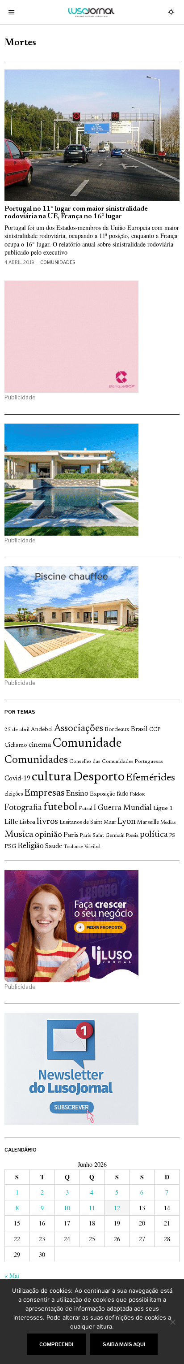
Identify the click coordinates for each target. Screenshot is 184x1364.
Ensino (77, 794)
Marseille (148, 822)
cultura (51, 777)
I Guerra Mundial (123, 808)
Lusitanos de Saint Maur (87, 822)
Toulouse (73, 846)
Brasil (139, 729)
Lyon (126, 822)
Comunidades (57, 262)
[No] (172, 1321)
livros (47, 822)
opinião (48, 835)
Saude (53, 846)
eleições (13, 794)
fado (123, 794)
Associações (78, 729)
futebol (60, 807)
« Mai (11, 1275)
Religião (30, 846)
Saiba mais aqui (124, 1344)
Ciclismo (15, 745)
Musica (18, 834)
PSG (10, 846)
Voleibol (92, 846)
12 (117, 1208)
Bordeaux (117, 729)
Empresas (44, 793)
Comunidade (87, 744)
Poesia (132, 835)
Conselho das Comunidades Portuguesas (116, 761)
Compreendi (56, 1344)
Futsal (85, 808)
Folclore (138, 794)
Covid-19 (17, 778)
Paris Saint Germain (102, 835)
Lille (11, 822)
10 (67, 1208)
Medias (168, 822)
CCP (154, 729)
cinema (40, 745)
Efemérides (150, 778)
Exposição (102, 794)
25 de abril (16, 729)
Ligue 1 (163, 808)
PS (172, 835)
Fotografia (23, 808)
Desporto (99, 777)
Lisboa (27, 822)
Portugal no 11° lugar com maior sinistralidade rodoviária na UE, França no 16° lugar (76, 213)
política (154, 835)
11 (92, 1208)
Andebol (42, 729)
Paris (71, 835)
